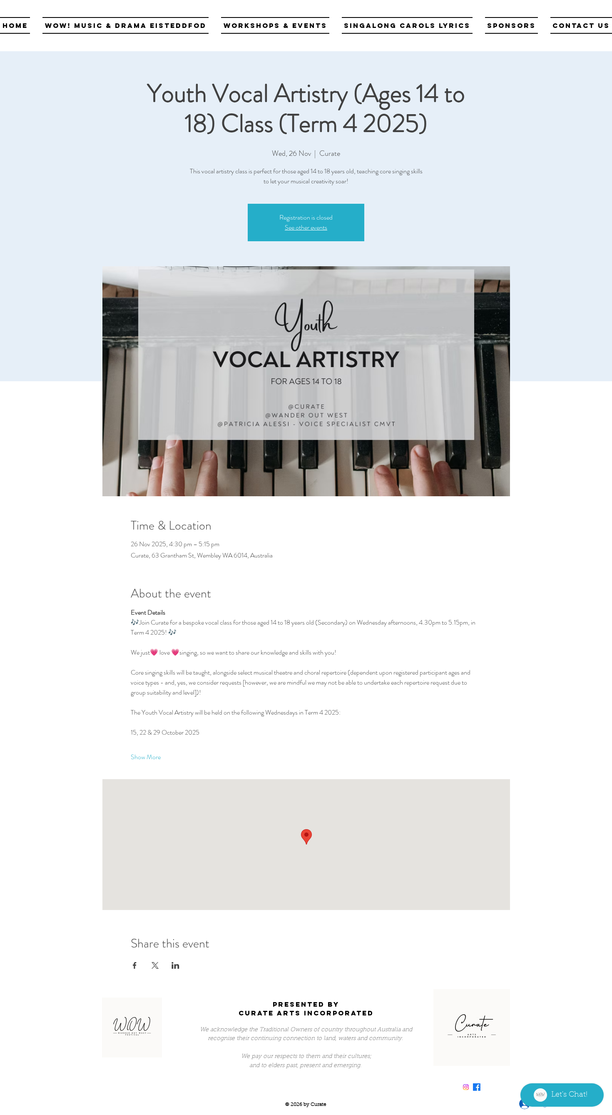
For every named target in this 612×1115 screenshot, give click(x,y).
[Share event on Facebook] (135, 965)
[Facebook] (476, 1087)
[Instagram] (466, 1087)
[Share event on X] (155, 965)
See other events (306, 227)
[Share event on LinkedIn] (175, 965)
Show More (146, 757)
